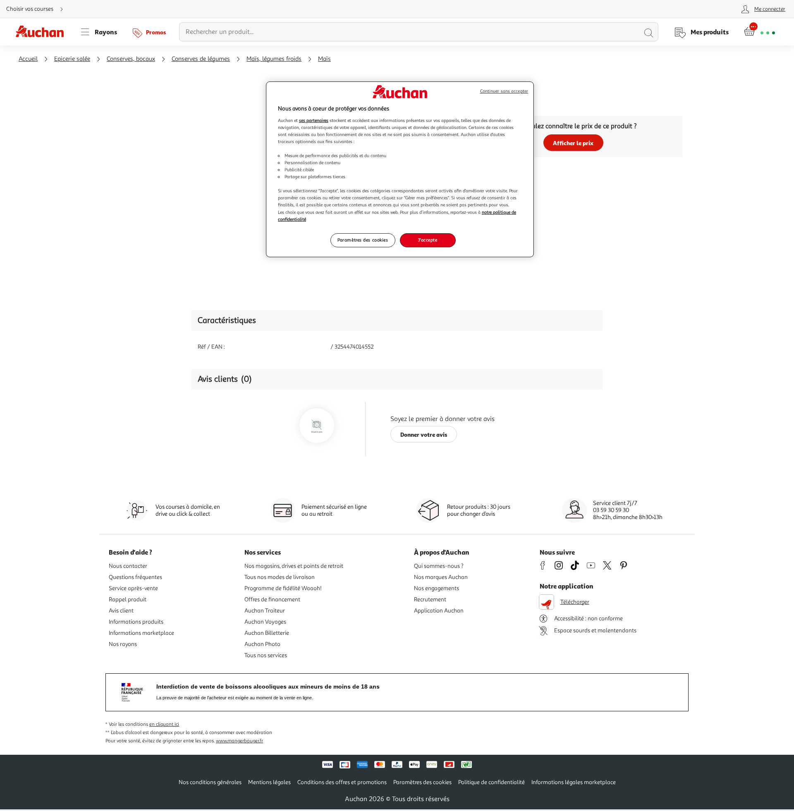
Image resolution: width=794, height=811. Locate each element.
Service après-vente (133, 588)
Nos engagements (436, 588)
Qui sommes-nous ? (439, 565)
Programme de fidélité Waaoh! (283, 588)
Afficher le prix (573, 142)
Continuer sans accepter (504, 91)
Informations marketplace (141, 632)
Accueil (28, 59)
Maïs (324, 59)
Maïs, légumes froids (273, 59)
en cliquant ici (164, 724)
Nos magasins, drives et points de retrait (293, 565)
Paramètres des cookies (362, 240)
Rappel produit (127, 599)
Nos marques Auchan (441, 577)
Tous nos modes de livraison (279, 577)
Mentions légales (269, 782)
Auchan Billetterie (266, 632)
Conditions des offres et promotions (342, 782)
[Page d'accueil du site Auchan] (42, 32)
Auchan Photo (262, 644)
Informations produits (136, 621)
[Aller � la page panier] (759, 32)
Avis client (121, 610)
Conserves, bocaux (131, 59)
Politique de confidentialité (491, 782)
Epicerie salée (72, 59)
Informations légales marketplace (573, 782)
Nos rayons (123, 644)
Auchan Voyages (265, 621)
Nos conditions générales (210, 782)
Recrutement (430, 599)
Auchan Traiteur (264, 610)
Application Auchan (439, 610)
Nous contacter (128, 565)
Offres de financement (272, 599)
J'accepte (427, 240)
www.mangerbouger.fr (239, 741)
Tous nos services (265, 655)
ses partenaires (313, 120)
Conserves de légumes (201, 59)
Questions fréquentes (135, 577)
